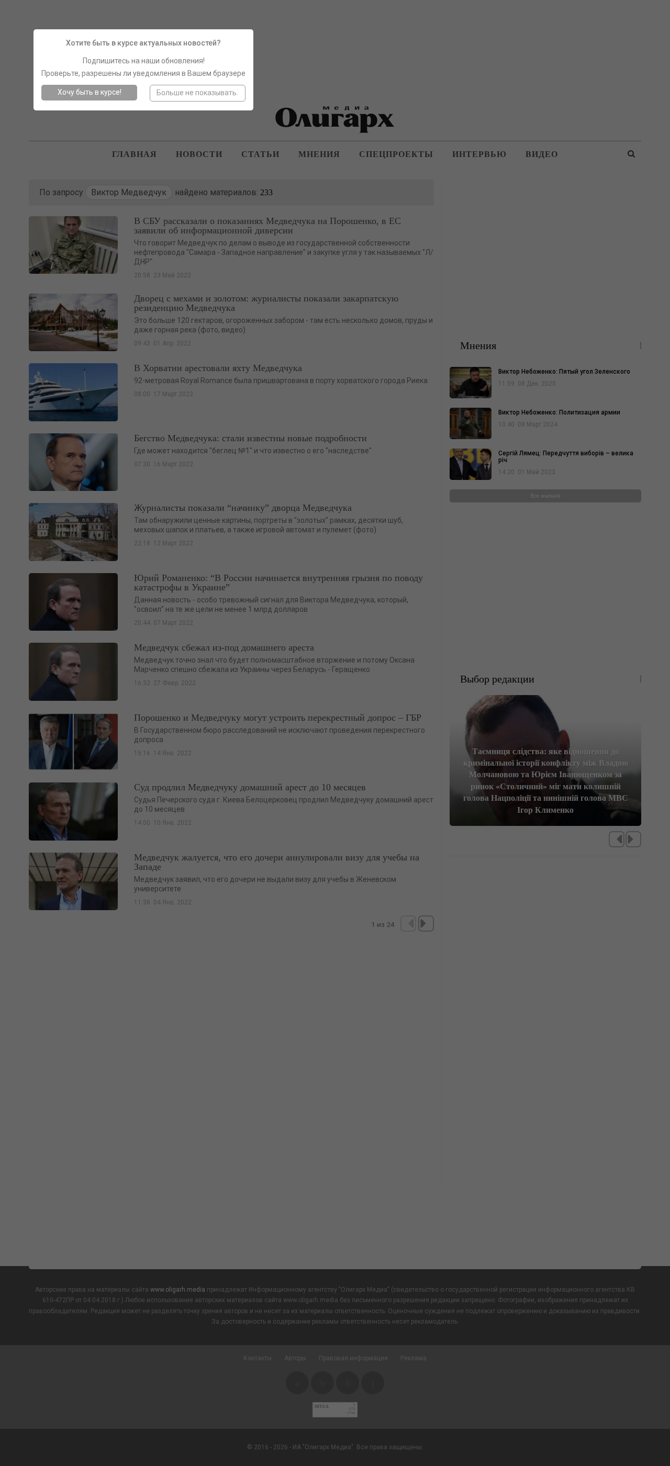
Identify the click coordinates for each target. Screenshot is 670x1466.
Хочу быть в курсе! (89, 92)
